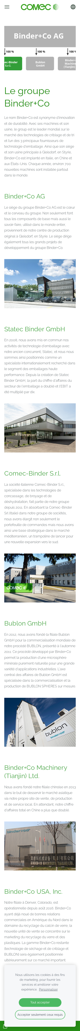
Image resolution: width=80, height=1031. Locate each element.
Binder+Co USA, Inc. (33, 891)
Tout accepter (40, 1002)
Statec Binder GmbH (34, 329)
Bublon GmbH (25, 623)
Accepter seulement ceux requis (40, 1014)
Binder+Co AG (24, 196)
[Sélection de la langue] (73, 7)
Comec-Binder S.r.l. (32, 473)
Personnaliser (48, 989)
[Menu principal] (7, 7)
